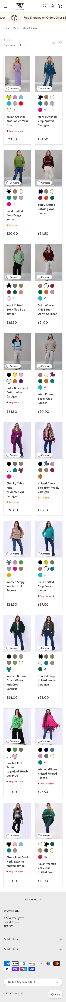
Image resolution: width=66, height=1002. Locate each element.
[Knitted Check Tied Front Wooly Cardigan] (48, 440)
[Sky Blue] (21, 97)
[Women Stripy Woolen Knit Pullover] (17, 539)
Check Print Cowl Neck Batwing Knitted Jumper (17, 861)
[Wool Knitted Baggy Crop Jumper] (48, 351)
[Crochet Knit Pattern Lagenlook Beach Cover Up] (17, 727)
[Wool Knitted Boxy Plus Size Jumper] (17, 262)
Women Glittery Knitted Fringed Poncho (48, 773)
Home (6, 28)
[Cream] (52, 850)
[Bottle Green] (52, 198)
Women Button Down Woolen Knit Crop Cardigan (16, 682)
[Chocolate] (46, 292)
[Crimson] (40, 857)
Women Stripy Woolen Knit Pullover (15, 586)
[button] (60, 6)
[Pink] (21, 375)
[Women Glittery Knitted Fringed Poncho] (48, 727)
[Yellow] (15, 375)
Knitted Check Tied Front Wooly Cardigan (48, 488)
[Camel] (15, 850)
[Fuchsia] (15, 97)
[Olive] (46, 103)
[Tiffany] (9, 298)
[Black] (9, 375)
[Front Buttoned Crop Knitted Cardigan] (48, 74)
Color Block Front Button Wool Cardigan (17, 392)
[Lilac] (15, 103)
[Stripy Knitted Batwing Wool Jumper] (48, 168)
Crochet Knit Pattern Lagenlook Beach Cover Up (17, 769)
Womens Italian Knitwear (25, 28)
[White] (9, 756)
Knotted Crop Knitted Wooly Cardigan (47, 680)
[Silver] (21, 656)
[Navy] (46, 750)
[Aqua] (9, 103)
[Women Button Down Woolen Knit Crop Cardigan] (17, 633)
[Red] (21, 103)
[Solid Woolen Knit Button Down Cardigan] (48, 262)
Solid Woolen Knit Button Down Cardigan (47, 309)
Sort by (8, 40)
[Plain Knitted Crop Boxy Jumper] (48, 539)
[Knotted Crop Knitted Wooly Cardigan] (48, 633)
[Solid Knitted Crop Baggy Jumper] (17, 168)
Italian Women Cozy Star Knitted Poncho (47, 868)
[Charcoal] (46, 850)
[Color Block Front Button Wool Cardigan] (17, 351)
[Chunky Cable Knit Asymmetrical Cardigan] (17, 440)
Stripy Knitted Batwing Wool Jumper (46, 209)
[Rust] (46, 198)
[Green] (21, 562)
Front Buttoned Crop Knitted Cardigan (47, 121)
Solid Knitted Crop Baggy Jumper (15, 215)
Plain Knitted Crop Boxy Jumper (46, 586)
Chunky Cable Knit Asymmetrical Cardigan (15, 490)
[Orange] (9, 575)
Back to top (31, 899)
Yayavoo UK (17, 993)
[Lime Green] (46, 562)
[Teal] (40, 103)
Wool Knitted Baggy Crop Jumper (46, 398)
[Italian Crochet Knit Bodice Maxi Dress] (17, 74)
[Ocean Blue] (9, 850)
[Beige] (9, 110)
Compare (14, 88)
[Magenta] (40, 110)
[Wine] (40, 198)
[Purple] (21, 381)
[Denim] (52, 750)
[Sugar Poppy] (21, 292)
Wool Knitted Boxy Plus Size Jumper (16, 309)
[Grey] (9, 569)
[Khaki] (15, 286)
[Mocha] (46, 97)
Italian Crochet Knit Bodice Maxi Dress (17, 121)
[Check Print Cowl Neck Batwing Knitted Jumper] (17, 821)
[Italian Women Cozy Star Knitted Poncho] (48, 821)
